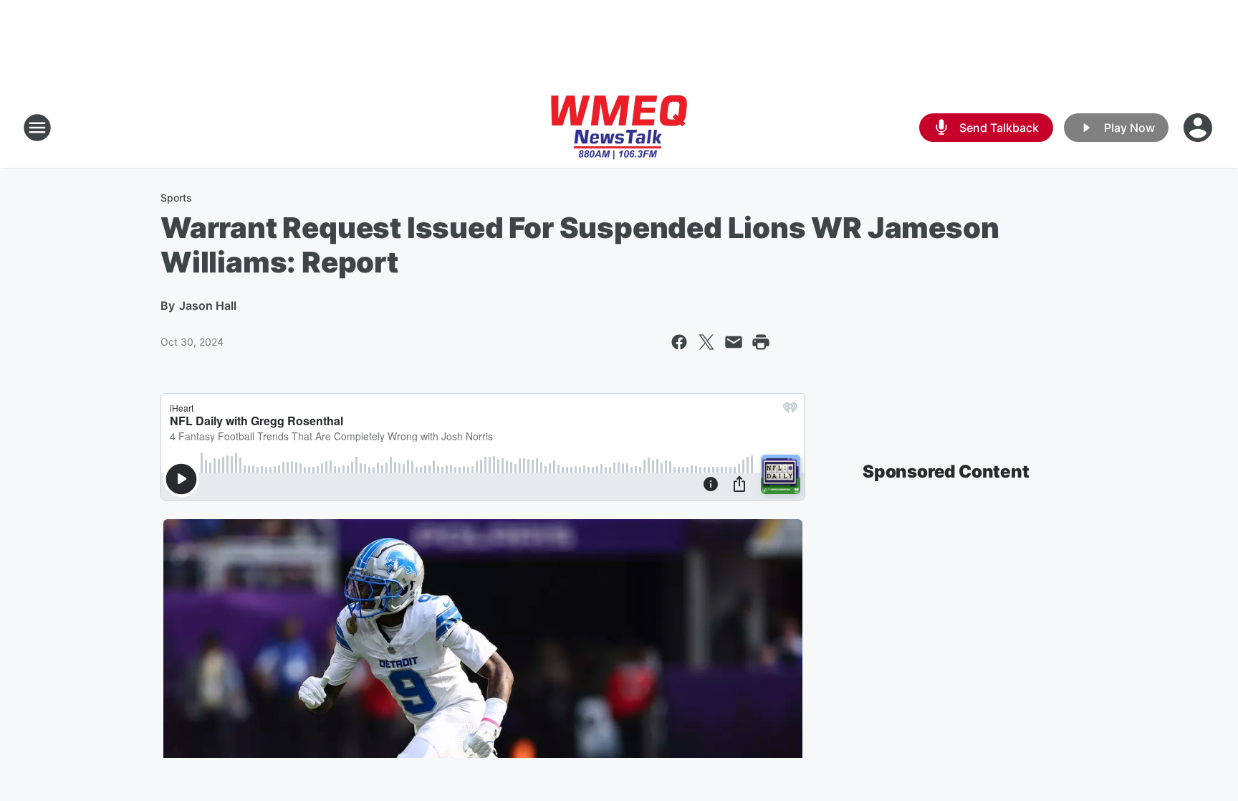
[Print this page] (761, 342)
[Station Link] (619, 127)
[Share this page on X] (706, 342)
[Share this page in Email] (734, 342)
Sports (176, 197)
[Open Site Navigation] (37, 127)
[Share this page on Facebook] (679, 342)
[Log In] (1199, 127)
